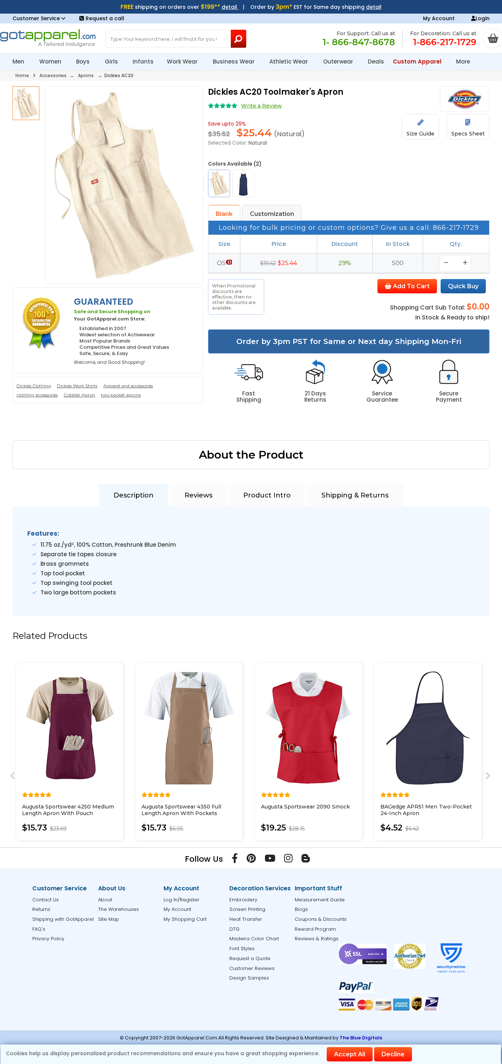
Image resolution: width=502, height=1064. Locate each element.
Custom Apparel (418, 61)
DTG (234, 929)
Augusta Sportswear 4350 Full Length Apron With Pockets (181, 810)
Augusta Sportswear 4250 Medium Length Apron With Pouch (68, 810)
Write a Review (261, 105)
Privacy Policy (48, 938)
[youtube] (270, 860)
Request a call (105, 18)
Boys (83, 61)
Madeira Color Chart (254, 938)
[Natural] (219, 183)
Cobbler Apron (79, 395)
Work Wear (183, 61)
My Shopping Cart (185, 919)
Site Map (108, 919)
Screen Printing (247, 909)
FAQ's (38, 929)
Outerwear (339, 61)
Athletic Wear (289, 61)
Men (19, 61)
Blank (224, 213)
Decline (393, 1054)
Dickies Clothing (34, 385)
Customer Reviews (252, 968)
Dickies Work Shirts (77, 385)
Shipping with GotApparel (63, 919)
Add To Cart (410, 286)
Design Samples (249, 977)
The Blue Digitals (361, 1037)
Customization (272, 213)
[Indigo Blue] (243, 183)
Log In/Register (182, 899)
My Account (439, 18)
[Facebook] (235, 860)
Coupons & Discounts (321, 919)
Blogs (301, 909)
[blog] (305, 860)
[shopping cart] (493, 38)
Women (51, 61)
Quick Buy (463, 286)
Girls (112, 61)
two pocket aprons (121, 395)
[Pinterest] (251, 860)
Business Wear (234, 61)
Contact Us (45, 899)
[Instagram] (288, 860)
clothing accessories (37, 395)
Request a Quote (249, 958)
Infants (143, 61)
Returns (41, 909)
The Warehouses (118, 909)
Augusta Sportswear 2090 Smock (305, 806)
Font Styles (242, 948)
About (105, 899)
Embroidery (243, 899)
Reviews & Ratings (316, 938)
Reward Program (315, 929)
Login (483, 18)
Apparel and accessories (128, 385)
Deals (376, 61)
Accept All (349, 1054)
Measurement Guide (320, 899)
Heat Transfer (245, 919)
